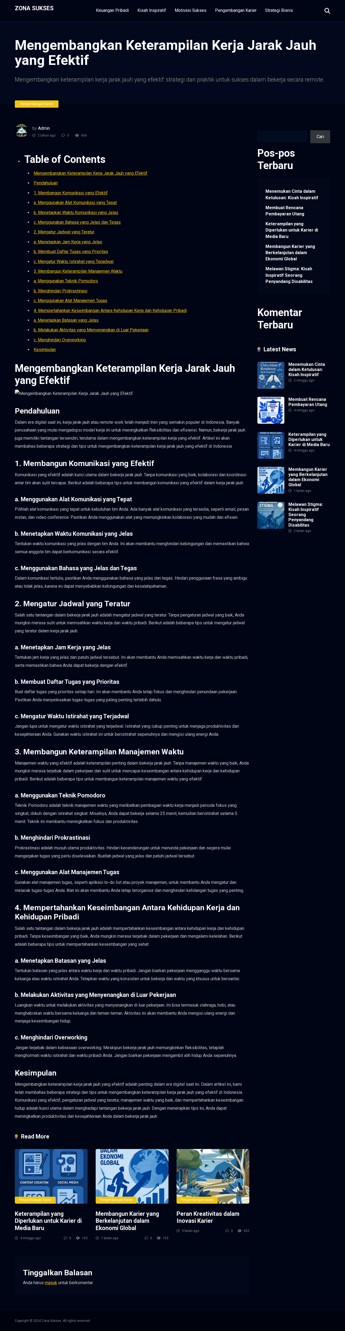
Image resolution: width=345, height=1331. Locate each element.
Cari (261, 126)
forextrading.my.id (274, 610)
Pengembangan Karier (236, 10)
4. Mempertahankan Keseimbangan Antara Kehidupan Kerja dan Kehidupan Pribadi (110, 310)
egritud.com (316, 616)
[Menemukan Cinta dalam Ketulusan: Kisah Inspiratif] (270, 387)
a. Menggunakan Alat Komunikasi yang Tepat (75, 202)
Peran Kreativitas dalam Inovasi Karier (208, 1217)
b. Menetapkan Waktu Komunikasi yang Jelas (76, 212)
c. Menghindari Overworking (60, 339)
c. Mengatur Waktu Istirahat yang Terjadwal (73, 261)
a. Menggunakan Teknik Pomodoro (66, 280)
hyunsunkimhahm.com (277, 635)
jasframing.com (297, 591)
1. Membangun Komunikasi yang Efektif (71, 192)
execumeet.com (272, 548)
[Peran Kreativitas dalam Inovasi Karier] (213, 1176)
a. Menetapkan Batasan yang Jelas (66, 320)
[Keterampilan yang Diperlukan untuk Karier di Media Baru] (51, 1176)
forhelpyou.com (272, 623)
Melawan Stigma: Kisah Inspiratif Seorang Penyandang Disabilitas (289, 275)
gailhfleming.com (303, 623)
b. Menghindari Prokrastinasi (60, 290)
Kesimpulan (45, 349)
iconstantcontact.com (277, 585)
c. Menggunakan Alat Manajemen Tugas (70, 300)
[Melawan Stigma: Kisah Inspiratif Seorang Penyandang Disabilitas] (270, 527)
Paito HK (306, 585)
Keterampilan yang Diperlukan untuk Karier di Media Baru (48, 1220)
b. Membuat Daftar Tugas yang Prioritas (71, 251)
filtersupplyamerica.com (279, 554)
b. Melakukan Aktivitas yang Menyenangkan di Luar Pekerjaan (91, 329)
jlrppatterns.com (272, 654)
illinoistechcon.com (275, 641)
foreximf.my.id (270, 598)
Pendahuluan (46, 182)
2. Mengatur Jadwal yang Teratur (64, 231)
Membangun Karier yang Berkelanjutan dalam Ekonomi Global (127, 1220)
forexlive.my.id (298, 598)
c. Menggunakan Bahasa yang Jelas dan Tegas (77, 222)
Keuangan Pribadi (112, 10)
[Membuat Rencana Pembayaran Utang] (270, 422)
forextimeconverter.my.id (280, 616)
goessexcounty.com (276, 560)
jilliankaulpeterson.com (278, 647)
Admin (44, 128)
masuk (51, 1282)
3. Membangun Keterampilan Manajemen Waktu (78, 271)
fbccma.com (299, 548)
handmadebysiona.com (279, 566)
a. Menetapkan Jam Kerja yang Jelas (68, 241)
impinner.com (269, 591)
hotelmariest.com (273, 573)
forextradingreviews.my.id (281, 604)
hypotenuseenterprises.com (283, 579)
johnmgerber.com (305, 654)
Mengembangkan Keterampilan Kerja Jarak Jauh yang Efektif (90, 173)
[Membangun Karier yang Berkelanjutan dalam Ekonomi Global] (132, 1176)
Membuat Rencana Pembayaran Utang (284, 210)
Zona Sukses (34, 8)
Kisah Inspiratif (151, 10)
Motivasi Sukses (190, 10)
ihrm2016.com (312, 635)
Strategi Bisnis (279, 10)
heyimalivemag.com (276, 629)
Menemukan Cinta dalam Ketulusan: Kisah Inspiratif (291, 194)
